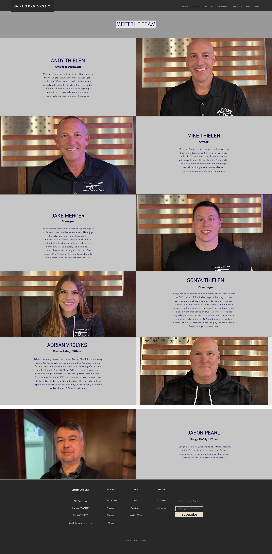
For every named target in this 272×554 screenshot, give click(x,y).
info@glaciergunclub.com (80, 523)
